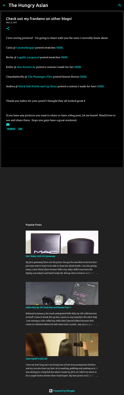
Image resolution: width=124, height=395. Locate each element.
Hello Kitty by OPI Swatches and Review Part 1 (48, 307)
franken (11, 129)
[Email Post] (8, 126)
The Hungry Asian (28, 5)
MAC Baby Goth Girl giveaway (40, 256)
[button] (8, 29)
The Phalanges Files (40, 76)
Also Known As (26, 67)
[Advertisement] (62, 193)
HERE (59, 47)
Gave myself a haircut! (36, 358)
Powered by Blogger (64, 390)
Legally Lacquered (28, 57)
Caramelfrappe (25, 47)
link (20, 129)
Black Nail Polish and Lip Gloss (37, 86)
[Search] (52, 5)
